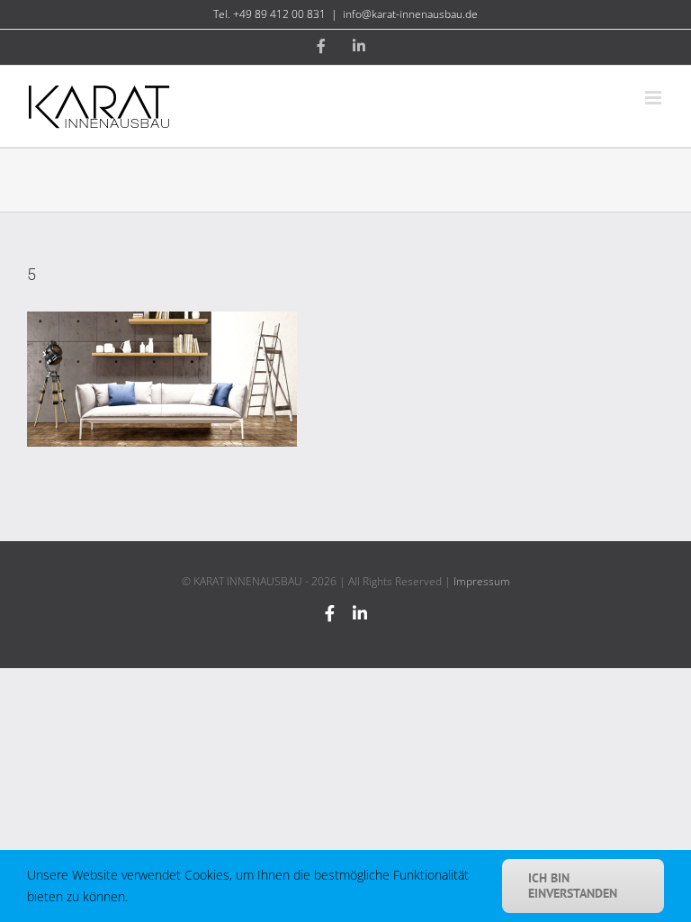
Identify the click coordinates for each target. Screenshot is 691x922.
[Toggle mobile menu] (654, 97)
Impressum (481, 581)
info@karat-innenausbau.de (410, 14)
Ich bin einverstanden (572, 885)
